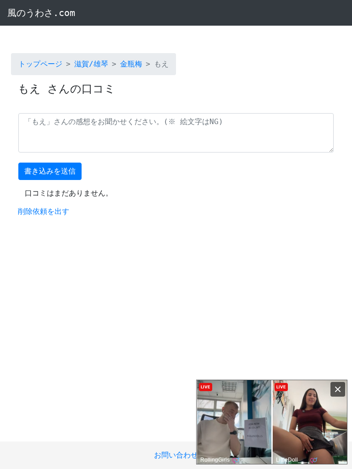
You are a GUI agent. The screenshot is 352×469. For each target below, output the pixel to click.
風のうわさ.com (41, 12)
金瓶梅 (131, 64)
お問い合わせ (176, 455)
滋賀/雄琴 (91, 64)
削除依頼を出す (43, 211)
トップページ (40, 64)
